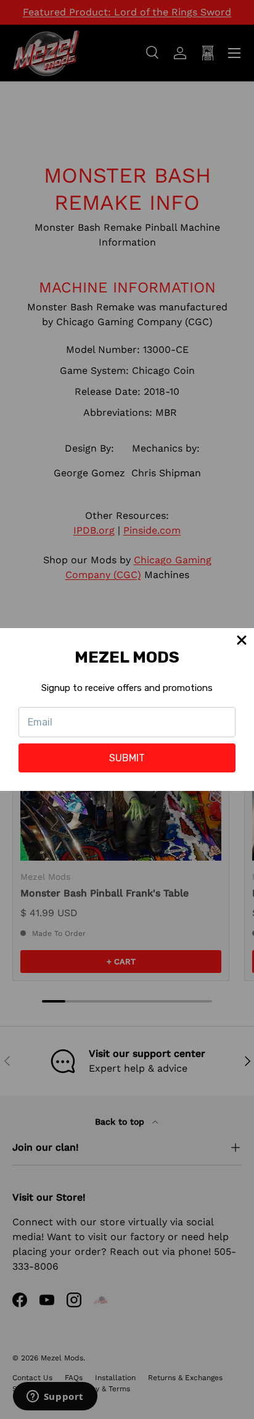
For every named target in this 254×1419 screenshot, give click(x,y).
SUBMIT (127, 758)
